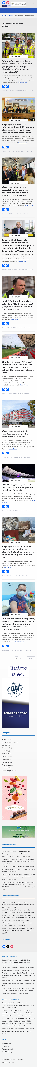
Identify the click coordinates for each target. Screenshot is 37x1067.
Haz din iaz (5, 756)
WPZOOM (11, 1062)
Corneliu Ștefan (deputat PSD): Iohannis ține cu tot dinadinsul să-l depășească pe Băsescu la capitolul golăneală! (17, 923)
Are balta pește (18, 57)
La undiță (5, 759)
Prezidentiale (6, 765)
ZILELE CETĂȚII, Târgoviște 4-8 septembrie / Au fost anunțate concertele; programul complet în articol (18, 877)
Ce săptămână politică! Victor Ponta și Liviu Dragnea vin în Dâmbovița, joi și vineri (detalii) (18, 930)
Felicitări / (5, 753)
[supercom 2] (18, 832)
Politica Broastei (19, 90)
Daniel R (4, 902)
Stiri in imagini (6, 771)
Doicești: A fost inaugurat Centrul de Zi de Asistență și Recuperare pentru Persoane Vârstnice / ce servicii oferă (16, 854)
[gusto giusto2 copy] (14, 798)
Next (31, 658)
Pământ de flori (7, 762)
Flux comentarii (7, 1049)
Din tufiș (4, 745)
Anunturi (5, 739)
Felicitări (5, 751)
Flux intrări (5, 1046)
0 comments (29, 90)
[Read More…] (22, 82)
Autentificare (6, 1043)
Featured (5, 748)
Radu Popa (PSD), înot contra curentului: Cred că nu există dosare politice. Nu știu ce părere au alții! (18, 904)
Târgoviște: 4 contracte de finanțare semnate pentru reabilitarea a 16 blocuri (15, 434)
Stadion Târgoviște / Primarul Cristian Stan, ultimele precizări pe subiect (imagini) (18, 487)
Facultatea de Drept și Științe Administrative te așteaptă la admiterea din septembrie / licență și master (18, 869)
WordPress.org (7, 1052)
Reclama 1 (5, 768)
